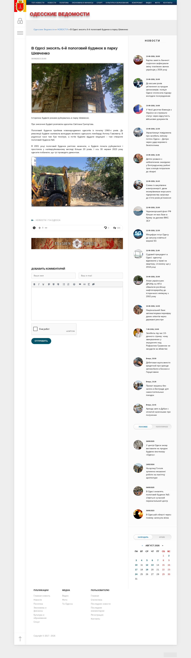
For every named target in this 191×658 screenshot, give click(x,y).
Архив (162, 537)
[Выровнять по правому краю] (58, 284)
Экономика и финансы (82, 3)
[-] (46, 228)
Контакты (167, 3)
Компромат (137, 3)
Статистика (96, 600)
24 (136, 574)
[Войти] (20, 21)
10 (136, 565)
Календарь (143, 537)
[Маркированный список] (64, 284)
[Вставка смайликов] (74, 284)
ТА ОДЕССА (54, 220)
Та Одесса (67, 604)
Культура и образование (117, 3)
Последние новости (101, 604)
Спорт (100, 3)
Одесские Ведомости (44, 29)
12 (147, 565)
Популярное (162, 427)
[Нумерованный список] (68, 284)
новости (52, 3)
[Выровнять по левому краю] (49, 284)
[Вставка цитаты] (80, 284)
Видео (149, 3)
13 (152, 565)
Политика (63, 3)
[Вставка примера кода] (84, 284)
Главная (95, 596)
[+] (39, 228)
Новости (152, 40)
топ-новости (37, 3)
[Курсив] (39, 284)
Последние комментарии (97, 609)
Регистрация (97, 615)
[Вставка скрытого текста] (93, 284)
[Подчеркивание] (43, 284)
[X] (34, 227)
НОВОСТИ (62, 29)
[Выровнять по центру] (53, 284)
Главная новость (42, 596)
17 (136, 569)
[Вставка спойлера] (89, 284)
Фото (157, 3)
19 (147, 569)
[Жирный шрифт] (34, 284)
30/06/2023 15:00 (38, 59)
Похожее (143, 427)
